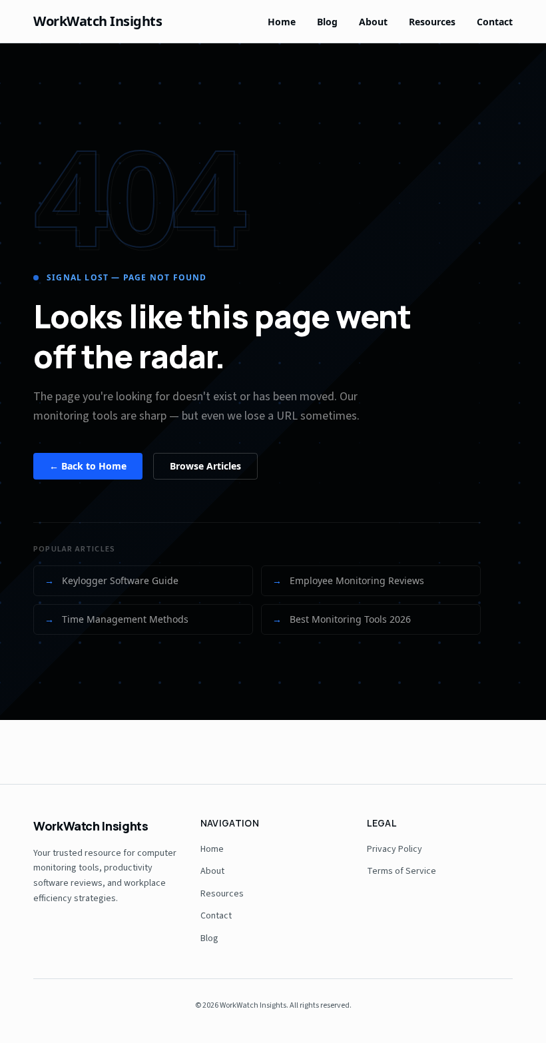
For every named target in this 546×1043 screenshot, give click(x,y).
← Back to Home (88, 466)
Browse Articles (205, 466)
